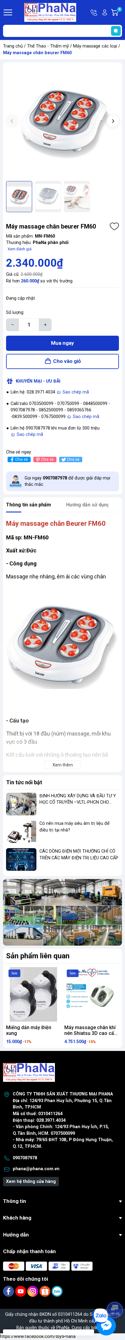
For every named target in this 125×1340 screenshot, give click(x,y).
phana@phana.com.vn (36, 1168)
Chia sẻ (21, 459)
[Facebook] (9, 1291)
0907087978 (25, 1158)
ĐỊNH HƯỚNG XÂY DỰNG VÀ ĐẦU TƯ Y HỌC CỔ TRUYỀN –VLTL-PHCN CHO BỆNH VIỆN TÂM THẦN (77, 802)
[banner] (62, 912)
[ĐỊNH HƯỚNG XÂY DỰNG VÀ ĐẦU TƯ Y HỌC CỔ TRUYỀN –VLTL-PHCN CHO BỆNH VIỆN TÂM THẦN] (21, 804)
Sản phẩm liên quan (37, 956)
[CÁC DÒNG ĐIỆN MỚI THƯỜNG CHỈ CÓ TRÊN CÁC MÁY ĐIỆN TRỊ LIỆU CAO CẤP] (21, 859)
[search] (116, 31)
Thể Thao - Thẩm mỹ (48, 46)
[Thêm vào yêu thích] (114, 226)
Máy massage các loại (95, 46)
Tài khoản (104, 12)
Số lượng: (15, 312)
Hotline (94, 12)
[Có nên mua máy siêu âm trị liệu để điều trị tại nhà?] (21, 831)
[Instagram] (33, 1291)
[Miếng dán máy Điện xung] (33, 994)
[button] (113, 121)
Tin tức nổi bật (24, 782)
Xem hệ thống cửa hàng (31, 1181)
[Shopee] (45, 1291)
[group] (62, 121)
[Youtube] (21, 1291)
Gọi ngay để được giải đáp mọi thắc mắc (67, 481)
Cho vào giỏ (67, 361)
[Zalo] (57, 1291)
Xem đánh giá (20, 249)
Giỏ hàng (120, 13)
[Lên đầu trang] (115, 1293)
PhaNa (62, 1327)
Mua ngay (62, 343)
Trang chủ (13, 46)
